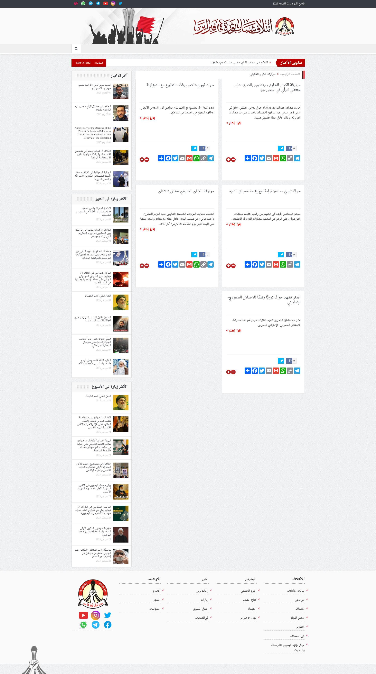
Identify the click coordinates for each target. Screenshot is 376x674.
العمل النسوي (200, 609)
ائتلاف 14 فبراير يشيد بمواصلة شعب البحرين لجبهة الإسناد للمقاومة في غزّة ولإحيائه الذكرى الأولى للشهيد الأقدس (94, 422)
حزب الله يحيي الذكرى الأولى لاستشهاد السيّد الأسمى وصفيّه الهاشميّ (94, 531)
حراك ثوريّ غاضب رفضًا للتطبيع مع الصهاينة (180, 85)
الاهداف (300, 609)
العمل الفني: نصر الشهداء (98, 295)
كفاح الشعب (249, 600)
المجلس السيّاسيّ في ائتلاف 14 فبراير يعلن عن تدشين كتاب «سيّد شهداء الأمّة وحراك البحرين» (93, 510)
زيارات (204, 600)
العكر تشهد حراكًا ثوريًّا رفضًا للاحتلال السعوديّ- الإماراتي (264, 300)
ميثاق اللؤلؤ (298, 618)
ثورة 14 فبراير (248, 618)
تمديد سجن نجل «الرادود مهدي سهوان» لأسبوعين (94, 87)
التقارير (300, 627)
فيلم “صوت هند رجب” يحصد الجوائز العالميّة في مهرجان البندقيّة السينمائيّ (95, 342)
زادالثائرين (202, 591)
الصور (157, 600)
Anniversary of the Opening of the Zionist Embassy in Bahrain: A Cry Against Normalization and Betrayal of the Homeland (93, 133)
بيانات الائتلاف (296, 591)
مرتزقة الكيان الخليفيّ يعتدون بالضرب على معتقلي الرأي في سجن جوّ (267, 87)
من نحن (300, 600)
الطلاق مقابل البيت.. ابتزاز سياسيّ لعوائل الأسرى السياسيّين (93, 319)
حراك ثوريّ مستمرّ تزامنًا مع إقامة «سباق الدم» (265, 191)
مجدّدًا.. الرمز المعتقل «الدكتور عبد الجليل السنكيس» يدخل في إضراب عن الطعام (93, 553)
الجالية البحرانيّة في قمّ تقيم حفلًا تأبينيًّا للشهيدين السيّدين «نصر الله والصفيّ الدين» (93, 176)
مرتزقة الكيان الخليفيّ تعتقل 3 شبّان (186, 191)
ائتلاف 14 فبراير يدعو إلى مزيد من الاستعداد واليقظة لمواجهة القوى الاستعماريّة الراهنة (93, 154)
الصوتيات (154, 609)
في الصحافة (297, 636)
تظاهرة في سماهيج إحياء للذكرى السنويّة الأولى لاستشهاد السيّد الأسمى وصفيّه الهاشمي (93, 467)
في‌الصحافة (201, 618)
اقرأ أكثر (234, 122)
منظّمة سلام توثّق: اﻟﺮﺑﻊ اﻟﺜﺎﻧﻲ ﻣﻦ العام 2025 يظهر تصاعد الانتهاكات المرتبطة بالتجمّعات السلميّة (93, 255)
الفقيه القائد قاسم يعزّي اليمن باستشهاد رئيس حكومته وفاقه (95, 362)
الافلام (156, 591)
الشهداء (251, 609)
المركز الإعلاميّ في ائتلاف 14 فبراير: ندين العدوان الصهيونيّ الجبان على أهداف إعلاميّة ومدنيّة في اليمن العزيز (93, 277)
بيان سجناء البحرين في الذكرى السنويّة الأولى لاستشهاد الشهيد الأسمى (94, 488)
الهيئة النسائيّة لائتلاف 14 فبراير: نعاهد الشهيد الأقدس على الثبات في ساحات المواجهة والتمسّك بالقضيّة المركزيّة (94, 445)
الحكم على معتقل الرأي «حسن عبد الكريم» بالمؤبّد (239, 62)
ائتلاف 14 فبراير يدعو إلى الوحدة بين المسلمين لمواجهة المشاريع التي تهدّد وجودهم (93, 233)
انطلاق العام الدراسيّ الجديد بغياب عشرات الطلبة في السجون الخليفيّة (93, 211)
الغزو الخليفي (248, 591)
